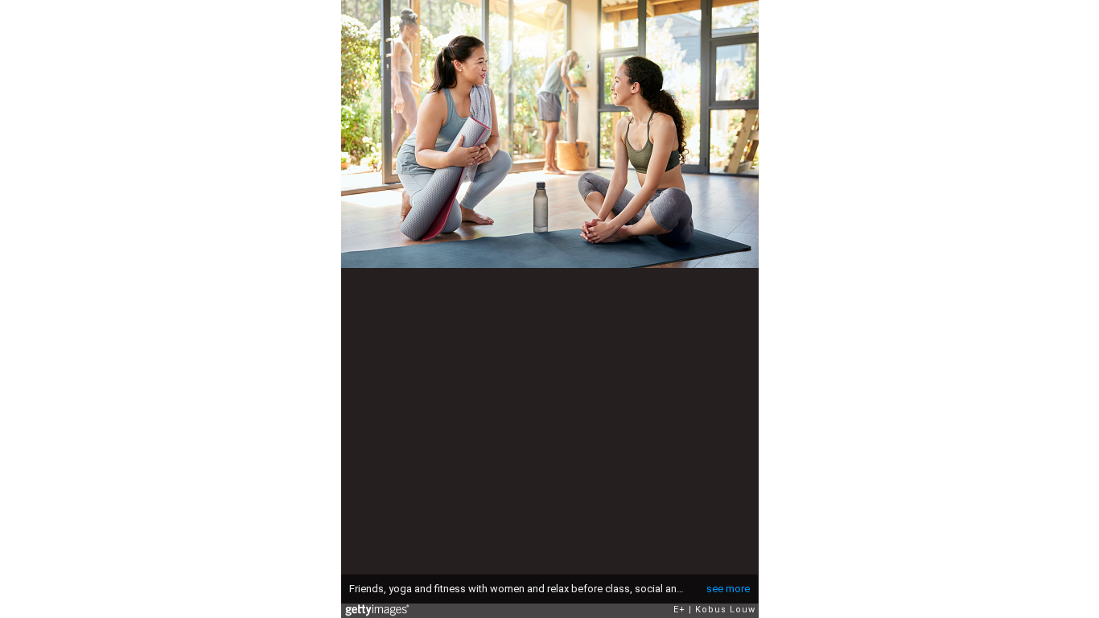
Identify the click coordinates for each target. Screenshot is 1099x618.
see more (728, 589)
